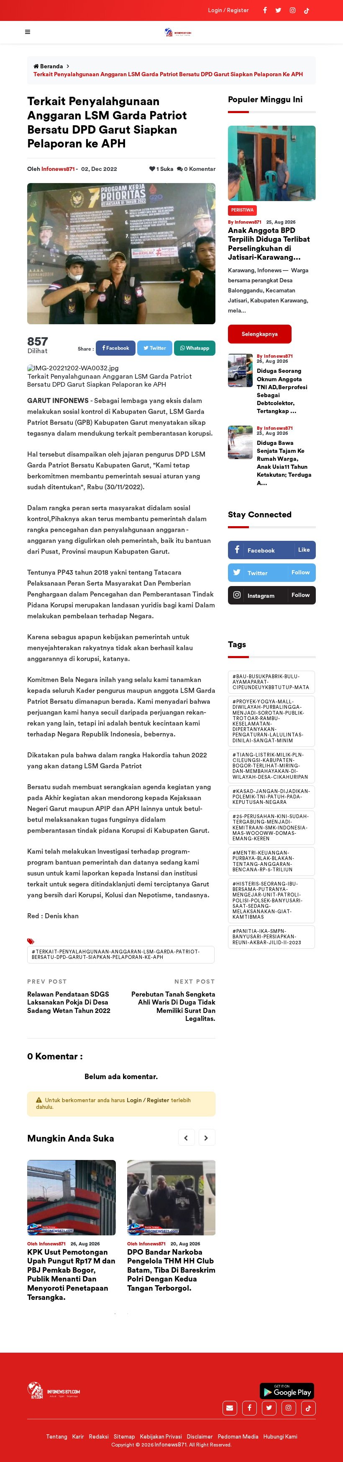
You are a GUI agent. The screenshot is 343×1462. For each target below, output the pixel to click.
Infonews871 (58, 169)
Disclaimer (200, 1436)
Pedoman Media (238, 1436)
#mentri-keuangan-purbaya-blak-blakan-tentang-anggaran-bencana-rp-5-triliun (263, 861)
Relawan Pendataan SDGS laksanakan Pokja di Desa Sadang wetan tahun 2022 (68, 996)
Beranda (51, 67)
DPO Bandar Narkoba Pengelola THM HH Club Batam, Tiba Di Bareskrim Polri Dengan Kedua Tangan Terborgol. (171, 1270)
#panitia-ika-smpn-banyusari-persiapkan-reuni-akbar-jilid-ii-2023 (267, 937)
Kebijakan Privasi (161, 1436)
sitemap (124, 1436)
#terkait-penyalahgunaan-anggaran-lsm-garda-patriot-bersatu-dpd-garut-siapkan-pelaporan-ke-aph (116, 955)
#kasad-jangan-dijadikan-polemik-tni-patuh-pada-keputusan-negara (271, 797)
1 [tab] (115, 1314)
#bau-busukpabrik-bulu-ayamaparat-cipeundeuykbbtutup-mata (271, 682)
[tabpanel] (71, 1233)
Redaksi (99, 1436)
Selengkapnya (260, 334)
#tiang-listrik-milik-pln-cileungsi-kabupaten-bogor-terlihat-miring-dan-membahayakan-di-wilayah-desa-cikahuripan (270, 766)
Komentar (199, 169)
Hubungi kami (280, 1436)
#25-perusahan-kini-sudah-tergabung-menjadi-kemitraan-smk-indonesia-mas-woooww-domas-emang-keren (271, 827)
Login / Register (228, 10)
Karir (78, 1436)
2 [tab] (127, 1314)
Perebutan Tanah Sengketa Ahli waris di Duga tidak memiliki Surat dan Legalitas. (173, 1000)
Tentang (56, 1436)
